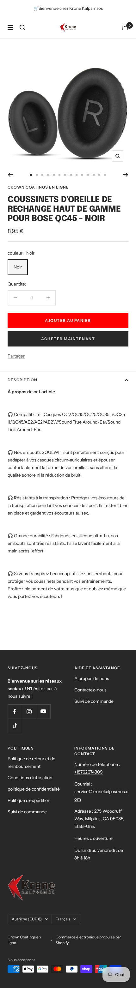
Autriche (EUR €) (27, 919)
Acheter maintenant (68, 338)
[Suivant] (125, 174)
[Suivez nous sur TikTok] (15, 726)
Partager (16, 356)
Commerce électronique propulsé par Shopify (88, 940)
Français (63, 919)
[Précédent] (10, 174)
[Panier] (125, 27)
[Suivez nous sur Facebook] (15, 711)
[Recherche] (22, 27)
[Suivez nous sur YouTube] (43, 711)
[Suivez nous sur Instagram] (29, 711)
